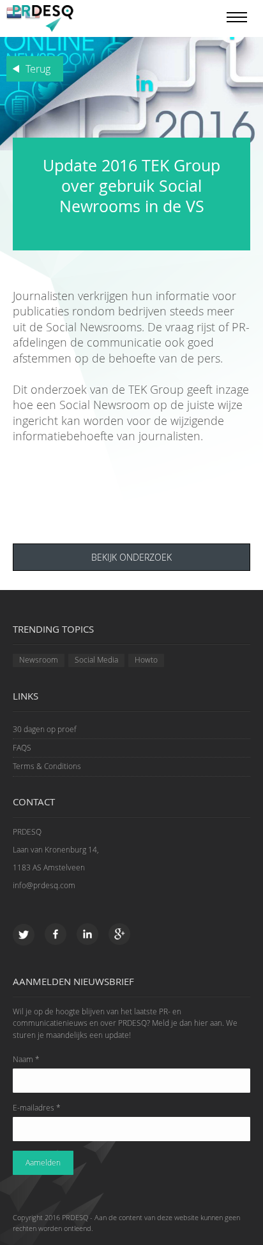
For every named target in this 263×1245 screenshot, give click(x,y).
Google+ (120, 935)
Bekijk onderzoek (131, 557)
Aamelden (43, 1162)
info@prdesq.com (44, 885)
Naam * (26, 1059)
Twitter (24, 935)
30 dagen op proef (45, 729)
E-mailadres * (37, 1107)
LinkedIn (88, 935)
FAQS (22, 747)
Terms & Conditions (47, 766)
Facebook (56, 935)
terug (38, 69)
